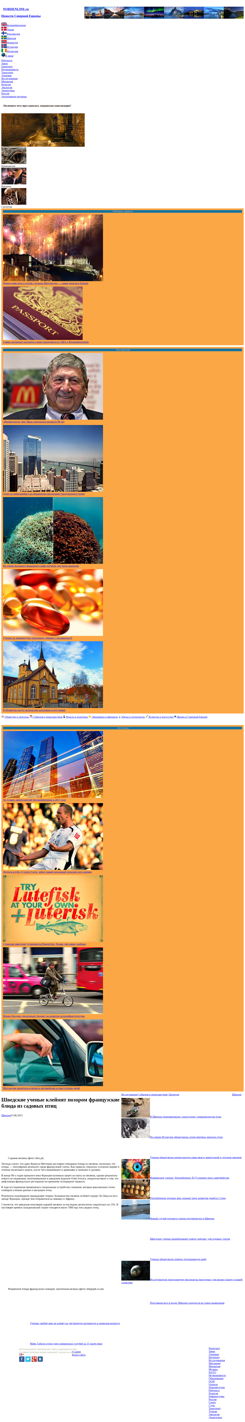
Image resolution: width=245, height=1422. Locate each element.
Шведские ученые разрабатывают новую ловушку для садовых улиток (190, 1238)
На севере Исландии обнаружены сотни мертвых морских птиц (186, 1137)
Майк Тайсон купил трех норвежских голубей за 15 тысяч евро (66, 1343)
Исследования (129, 1094)
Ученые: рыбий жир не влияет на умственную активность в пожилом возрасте (75, 1323)
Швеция (6, 1115)
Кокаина (6, 186)
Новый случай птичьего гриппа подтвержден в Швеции (182, 1218)
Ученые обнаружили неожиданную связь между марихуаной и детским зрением (196, 1157)
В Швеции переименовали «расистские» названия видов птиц (185, 1116)
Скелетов (6, 206)
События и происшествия (153, 1094)
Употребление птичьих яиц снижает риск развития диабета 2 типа (188, 1198)
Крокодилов (8, 166)
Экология (173, 1094)
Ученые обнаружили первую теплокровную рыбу (178, 1259)
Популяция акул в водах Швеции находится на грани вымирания (187, 1303)
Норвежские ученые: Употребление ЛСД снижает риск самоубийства (189, 1177)
